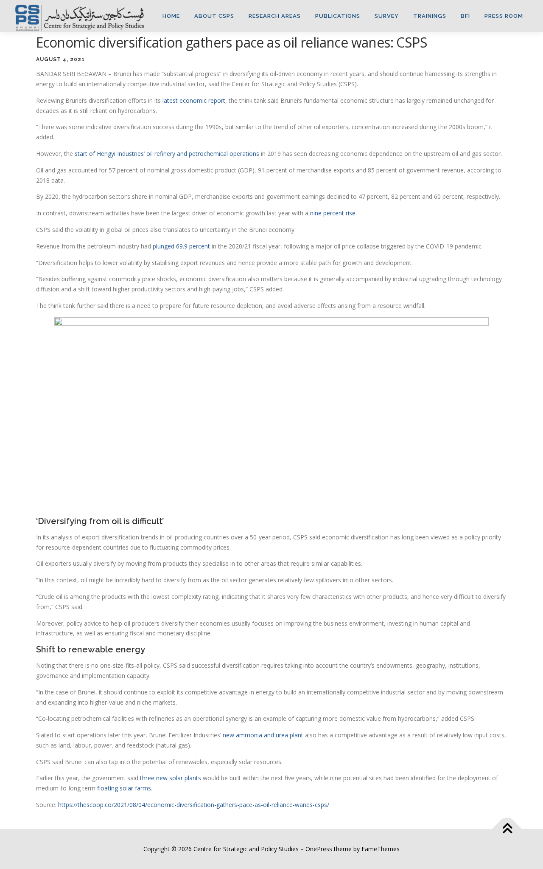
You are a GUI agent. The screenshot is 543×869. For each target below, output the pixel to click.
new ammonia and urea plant (263, 735)
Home (171, 16)
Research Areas (275, 16)
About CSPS (214, 16)
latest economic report (193, 100)
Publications (337, 16)
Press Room (503, 16)
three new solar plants (170, 778)
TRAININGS (429, 16)
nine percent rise (332, 213)
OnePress (318, 849)
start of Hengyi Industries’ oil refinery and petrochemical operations (167, 154)
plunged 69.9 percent (181, 246)
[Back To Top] (507, 829)
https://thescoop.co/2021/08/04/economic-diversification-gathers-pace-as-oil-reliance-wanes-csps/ (193, 805)
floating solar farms (124, 788)
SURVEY (387, 16)
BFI (465, 16)
